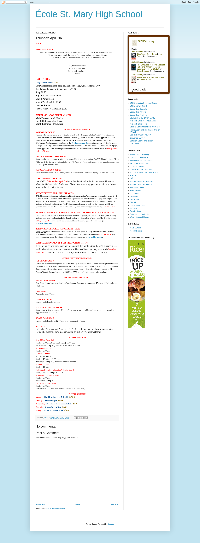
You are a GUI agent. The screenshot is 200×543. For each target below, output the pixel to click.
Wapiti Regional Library (139, 217)
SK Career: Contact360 (139, 164)
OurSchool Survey (137, 138)
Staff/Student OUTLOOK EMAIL (142, 118)
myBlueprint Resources (139, 158)
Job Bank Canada (137, 166)
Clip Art (133, 202)
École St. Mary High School (89, 14)
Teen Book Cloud (137, 187)
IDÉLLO (133, 178)
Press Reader (135, 190)
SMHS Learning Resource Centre (143, 103)
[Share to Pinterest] (86, 417)
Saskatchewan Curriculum (140, 135)
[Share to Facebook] (84, 417)
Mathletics (134, 208)
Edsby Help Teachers (138, 115)
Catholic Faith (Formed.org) (141, 170)
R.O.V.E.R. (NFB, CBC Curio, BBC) (144, 172)
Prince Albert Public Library (141, 214)
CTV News (134, 193)
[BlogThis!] (78, 417)
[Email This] (75, 417)
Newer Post (41, 504)
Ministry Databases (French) (141, 184)
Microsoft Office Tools (138, 124)
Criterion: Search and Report (141, 141)
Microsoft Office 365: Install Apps (143, 121)
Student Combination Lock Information (145, 127)
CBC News (134, 199)
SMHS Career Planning (139, 155)
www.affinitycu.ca (95, 237)
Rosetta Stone (135, 211)
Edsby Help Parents (138, 112)
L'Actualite (134, 196)
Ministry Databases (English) (141, 181)
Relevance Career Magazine (141, 161)
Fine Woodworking (137, 205)
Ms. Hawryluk (135, 228)
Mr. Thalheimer (136, 231)
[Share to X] (81, 417)
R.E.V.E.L (133, 176)
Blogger (111, 524)
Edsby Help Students (138, 109)
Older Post (114, 504)
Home (77, 504)
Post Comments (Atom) (55, 508)
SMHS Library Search (138, 106)
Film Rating (134, 144)
